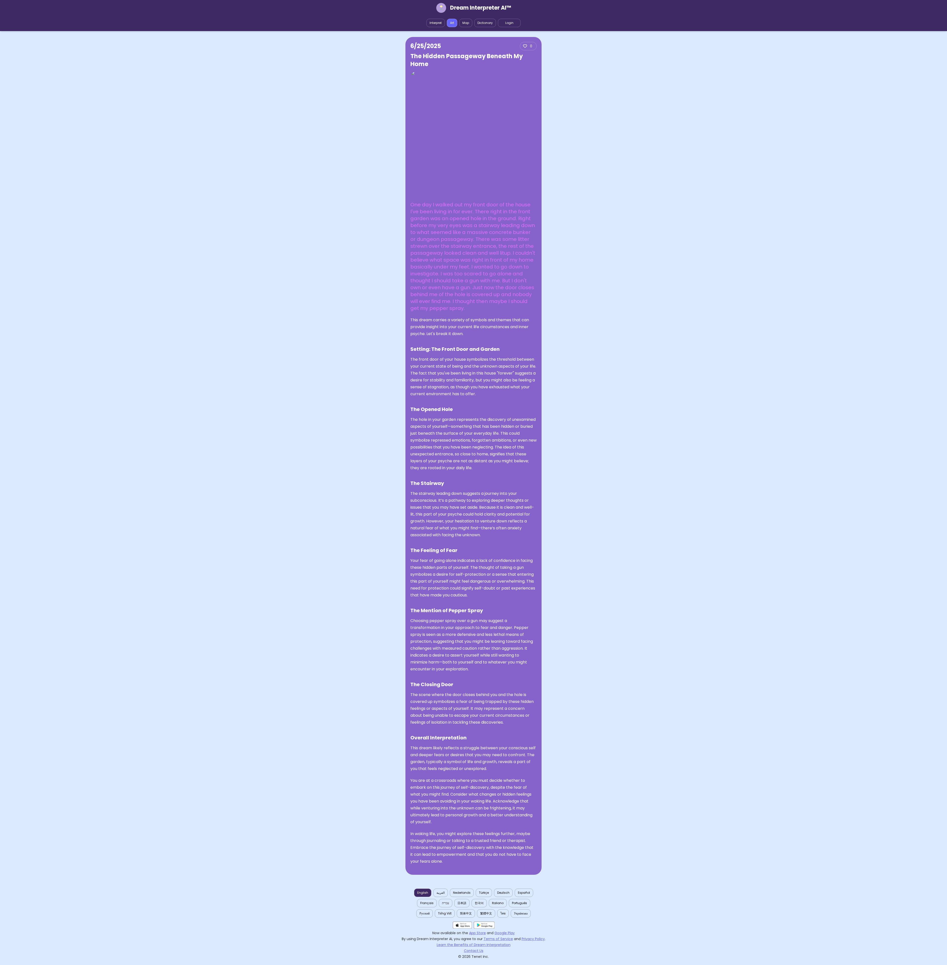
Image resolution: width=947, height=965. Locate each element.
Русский (424, 913)
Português (519, 903)
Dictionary (485, 23)
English (422, 893)
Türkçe (484, 893)
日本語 (461, 903)
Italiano (498, 903)
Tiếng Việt (445, 913)
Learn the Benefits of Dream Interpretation (473, 944)
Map (465, 23)
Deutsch (503, 893)
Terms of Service (498, 938)
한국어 (479, 903)
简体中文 (466, 913)
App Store (477, 932)
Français (427, 903)
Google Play (504, 932)
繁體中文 (486, 913)
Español (524, 893)
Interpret (436, 23)
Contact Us (473, 950)
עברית (445, 903)
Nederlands (462, 893)
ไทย (503, 913)
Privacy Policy (533, 938)
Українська (521, 913)
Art (452, 23)
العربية (441, 893)
